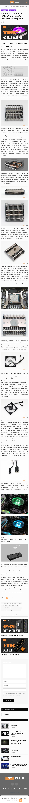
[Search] (27, 2)
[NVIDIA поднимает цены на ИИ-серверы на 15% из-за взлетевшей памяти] (5, 742)
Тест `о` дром (4, 6)
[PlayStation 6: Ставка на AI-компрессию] (5, 726)
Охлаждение (9, 6)
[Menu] (2, 2)
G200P (20, 603)
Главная (4, 788)
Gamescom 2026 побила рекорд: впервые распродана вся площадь (18, 733)
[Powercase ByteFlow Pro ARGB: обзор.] (14, 626)
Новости (19, 788)
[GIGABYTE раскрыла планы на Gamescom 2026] (5, 750)
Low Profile (4, 605)
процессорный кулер (7, 610)
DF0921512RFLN (13, 603)
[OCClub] (14, 2)
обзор (12, 607)
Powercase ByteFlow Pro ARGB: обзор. (12, 635)
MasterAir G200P (6, 607)
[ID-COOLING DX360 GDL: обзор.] (14, 645)
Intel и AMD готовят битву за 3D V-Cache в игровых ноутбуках (18, 765)
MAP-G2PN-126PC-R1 (13, 605)
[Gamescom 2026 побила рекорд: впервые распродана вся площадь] (5, 733)
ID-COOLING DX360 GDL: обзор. (10, 654)
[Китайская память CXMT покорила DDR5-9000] (5, 758)
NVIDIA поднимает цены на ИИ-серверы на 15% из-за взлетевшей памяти (18, 742)
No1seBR (6, 22)
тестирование (17, 610)
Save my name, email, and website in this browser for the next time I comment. (14, 694)
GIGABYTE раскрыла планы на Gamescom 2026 (18, 749)
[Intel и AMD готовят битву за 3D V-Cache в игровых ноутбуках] (5, 766)
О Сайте (25, 788)
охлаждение (19, 607)
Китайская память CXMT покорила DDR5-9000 (16, 757)
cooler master (5, 603)
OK (20, 800)
